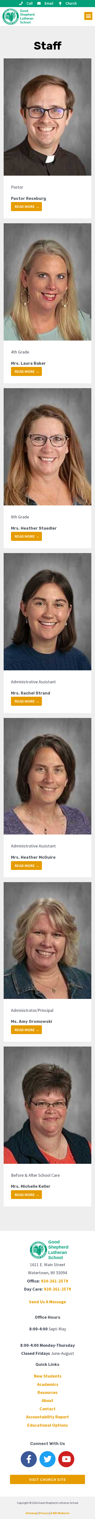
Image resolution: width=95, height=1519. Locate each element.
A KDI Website (60, 1513)
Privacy (44, 1513)
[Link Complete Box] (47, 138)
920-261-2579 (54, 1281)
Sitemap (31, 1513)
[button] (88, 16)
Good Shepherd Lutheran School (27, 16)
